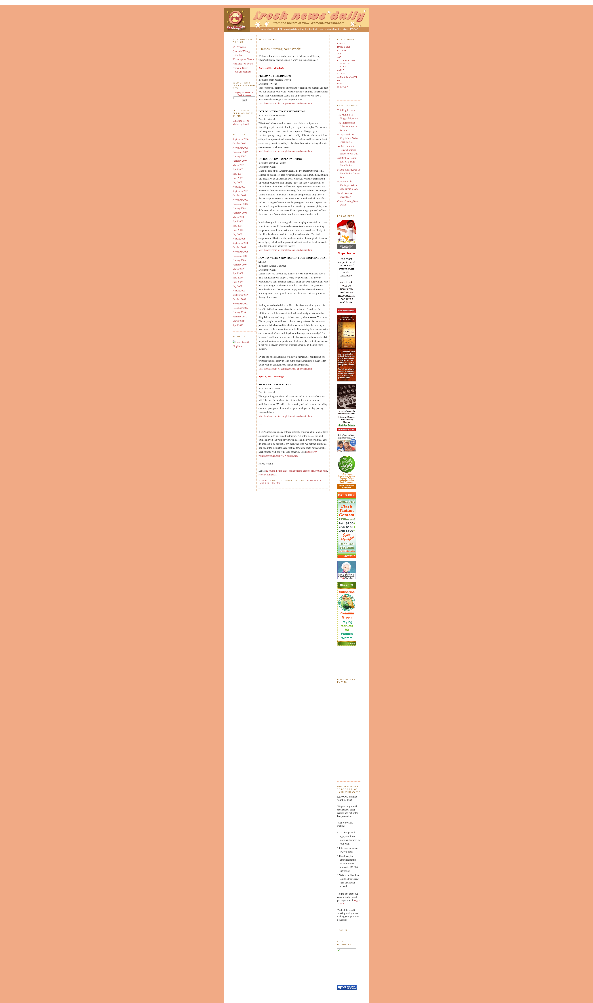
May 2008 (238, 225)
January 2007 (239, 156)
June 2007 (238, 178)
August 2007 (239, 186)
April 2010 (238, 325)
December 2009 (240, 307)
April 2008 (238, 221)
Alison (341, 74)
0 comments (314, 480)
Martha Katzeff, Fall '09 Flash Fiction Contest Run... (348, 173)
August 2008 (239, 238)
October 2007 (239, 195)
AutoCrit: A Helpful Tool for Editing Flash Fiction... (347, 161)
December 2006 (240, 152)
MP (339, 80)
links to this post (271, 483)
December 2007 (240, 203)
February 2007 (240, 160)
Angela (341, 67)
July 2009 (237, 286)
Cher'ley (342, 87)
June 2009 (238, 281)
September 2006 (240, 139)
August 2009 (239, 290)
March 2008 (238, 216)
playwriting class (319, 470)
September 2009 (240, 294)
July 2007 (237, 182)
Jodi (339, 57)
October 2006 (239, 143)
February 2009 (240, 264)
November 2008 (240, 251)
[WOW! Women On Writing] (346, 981)
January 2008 (239, 208)
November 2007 (240, 199)
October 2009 (239, 299)
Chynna (342, 50)
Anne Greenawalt (348, 77)
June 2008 (238, 229)
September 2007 (240, 190)
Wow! (340, 84)
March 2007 (238, 165)
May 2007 (238, 173)
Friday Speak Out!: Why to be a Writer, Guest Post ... (348, 138)
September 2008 (240, 242)
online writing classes (299, 470)
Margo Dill (344, 47)
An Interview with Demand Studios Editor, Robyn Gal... (348, 149)
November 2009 (240, 303)
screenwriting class (268, 474)
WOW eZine (239, 46)
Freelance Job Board (243, 63)
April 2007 (238, 169)
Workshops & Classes (243, 59)
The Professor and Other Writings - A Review (347, 126)
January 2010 (239, 312)
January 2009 (239, 260)
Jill (339, 54)
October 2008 (239, 247)
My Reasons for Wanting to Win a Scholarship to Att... (348, 185)
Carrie (341, 44)
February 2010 (240, 316)
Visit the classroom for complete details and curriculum (285, 103)
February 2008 (240, 212)
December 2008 (240, 255)
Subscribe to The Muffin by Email (241, 122)
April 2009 (238, 273)
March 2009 (238, 268)
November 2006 (240, 147)
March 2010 (238, 320)
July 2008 (237, 234)
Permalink (265, 480)
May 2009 (238, 277)
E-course (270, 470)
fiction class (282, 470)
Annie (340, 70)
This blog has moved (347, 110)
